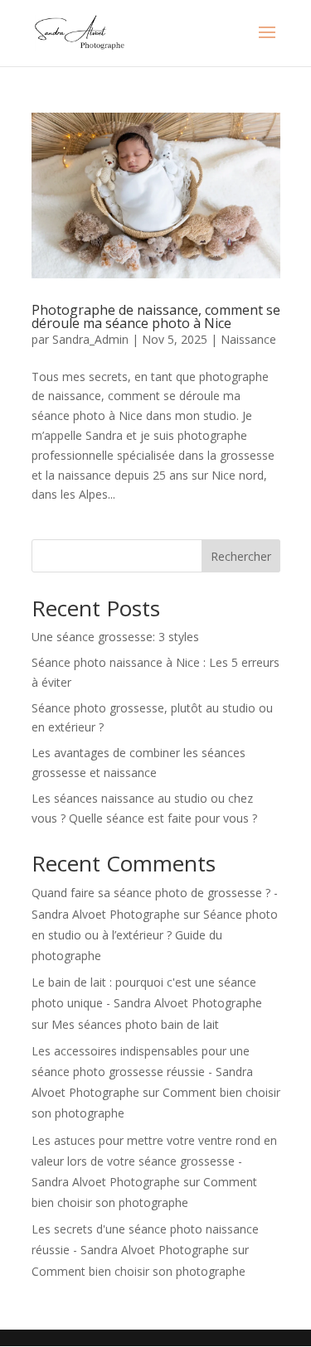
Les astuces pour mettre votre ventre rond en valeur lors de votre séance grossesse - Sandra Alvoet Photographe (154, 1161)
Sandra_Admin (90, 339)
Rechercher (241, 556)
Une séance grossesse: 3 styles (115, 637)
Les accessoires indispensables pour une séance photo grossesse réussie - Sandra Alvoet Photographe (142, 1071)
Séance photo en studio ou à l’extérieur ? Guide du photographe (155, 934)
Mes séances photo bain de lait (135, 1024)
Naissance (248, 339)
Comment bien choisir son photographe (138, 1271)
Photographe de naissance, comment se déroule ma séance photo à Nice (156, 316)
